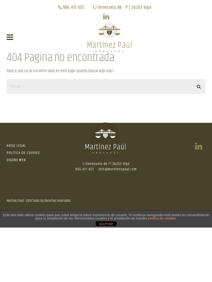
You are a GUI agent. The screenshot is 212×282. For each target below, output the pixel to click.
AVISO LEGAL (16, 146)
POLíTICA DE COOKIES (23, 153)
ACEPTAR (106, 224)
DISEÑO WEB (16, 160)
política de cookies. (162, 218)
